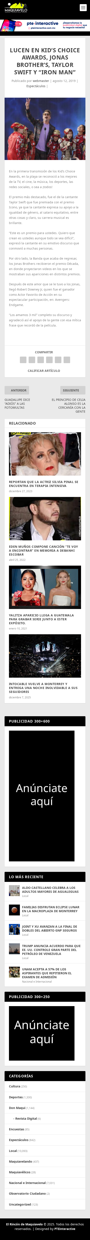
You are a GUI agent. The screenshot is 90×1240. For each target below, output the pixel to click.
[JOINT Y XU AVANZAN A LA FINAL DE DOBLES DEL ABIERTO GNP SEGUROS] (14, 929)
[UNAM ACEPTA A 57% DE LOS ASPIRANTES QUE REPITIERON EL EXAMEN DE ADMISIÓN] (14, 972)
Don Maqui (17, 1108)
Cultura (14, 1086)
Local (25, 896)
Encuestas (16, 1129)
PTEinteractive (64, 1229)
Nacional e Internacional (37, 981)
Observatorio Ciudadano (27, 1193)
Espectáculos (35, 86)
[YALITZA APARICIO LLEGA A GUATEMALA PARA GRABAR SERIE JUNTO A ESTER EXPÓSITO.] (45, 587)
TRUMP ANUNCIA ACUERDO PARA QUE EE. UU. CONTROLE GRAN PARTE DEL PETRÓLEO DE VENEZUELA (51, 950)
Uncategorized (20, 1204)
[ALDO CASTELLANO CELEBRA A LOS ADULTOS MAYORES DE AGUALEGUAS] (14, 890)
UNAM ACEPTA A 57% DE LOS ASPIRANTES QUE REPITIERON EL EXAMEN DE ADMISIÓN (47, 973)
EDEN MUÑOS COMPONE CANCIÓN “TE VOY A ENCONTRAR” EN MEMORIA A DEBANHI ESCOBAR (43, 550)
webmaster (41, 81)
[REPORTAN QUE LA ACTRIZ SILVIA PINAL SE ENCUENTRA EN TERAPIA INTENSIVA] (45, 453)
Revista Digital (26, 1118)
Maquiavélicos (19, 1172)
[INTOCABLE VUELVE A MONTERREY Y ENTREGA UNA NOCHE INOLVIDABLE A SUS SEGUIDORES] (45, 655)
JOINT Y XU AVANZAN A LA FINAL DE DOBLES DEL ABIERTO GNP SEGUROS (49, 928)
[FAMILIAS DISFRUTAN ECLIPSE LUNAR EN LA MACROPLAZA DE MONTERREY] (14, 910)
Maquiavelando (20, 1161)
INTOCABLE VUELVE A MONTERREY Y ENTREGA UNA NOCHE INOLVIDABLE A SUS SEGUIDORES (43, 688)
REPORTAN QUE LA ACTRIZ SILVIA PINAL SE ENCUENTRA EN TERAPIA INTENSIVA (43, 484)
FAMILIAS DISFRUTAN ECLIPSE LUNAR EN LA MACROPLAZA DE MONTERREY (50, 909)
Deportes (16, 1097)
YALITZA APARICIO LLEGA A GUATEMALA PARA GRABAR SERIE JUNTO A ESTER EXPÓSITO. (41, 619)
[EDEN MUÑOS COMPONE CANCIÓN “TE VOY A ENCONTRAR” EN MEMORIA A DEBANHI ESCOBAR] (45, 518)
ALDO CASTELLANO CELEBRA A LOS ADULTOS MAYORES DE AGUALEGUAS (50, 890)
